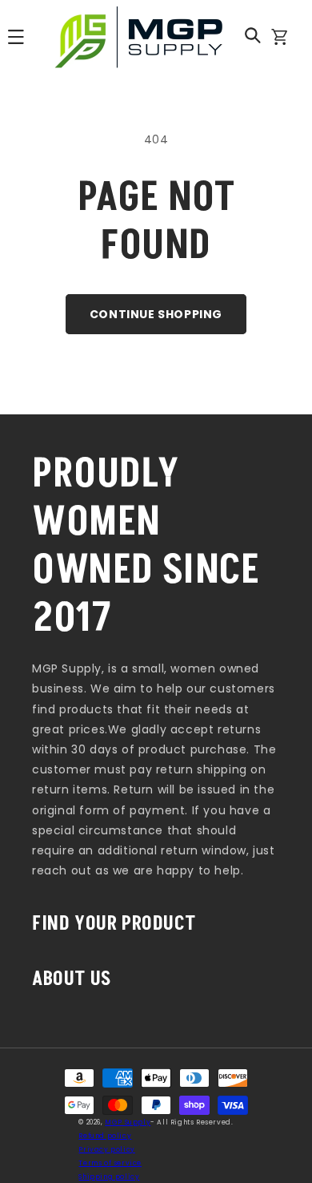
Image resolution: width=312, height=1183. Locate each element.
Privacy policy (106, 1149)
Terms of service (110, 1163)
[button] (252, 35)
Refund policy (104, 1136)
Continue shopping (156, 314)
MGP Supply (127, 1122)
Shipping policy (108, 1176)
